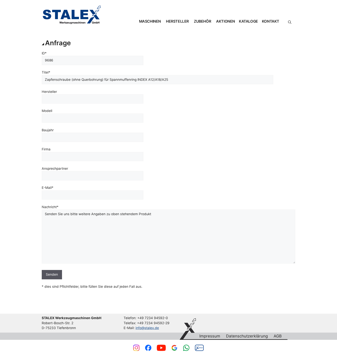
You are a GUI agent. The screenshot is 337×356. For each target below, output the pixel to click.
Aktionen (225, 21)
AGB (278, 336)
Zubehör (202, 21)
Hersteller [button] (177, 21)
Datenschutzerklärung (247, 336)
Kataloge (248, 21)
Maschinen (150, 21)
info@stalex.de (147, 328)
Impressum (209, 336)
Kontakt (270, 21)
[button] (289, 22)
